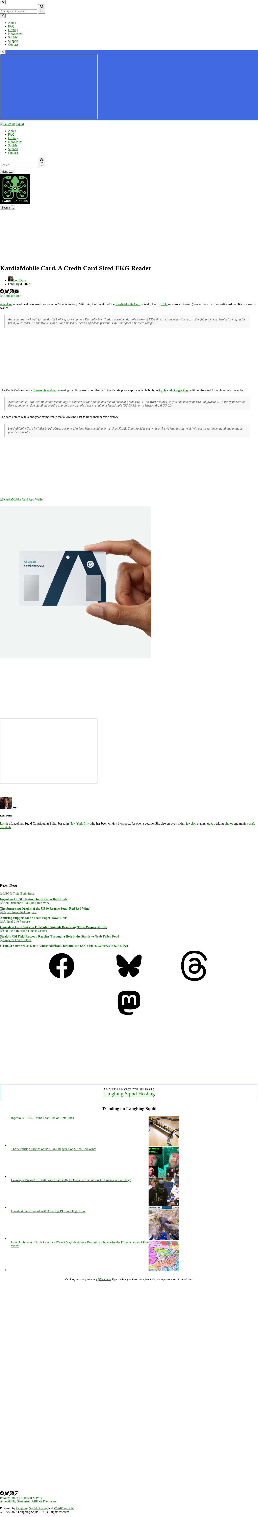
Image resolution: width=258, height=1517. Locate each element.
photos (229, 823)
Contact (13, 152)
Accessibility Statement (15, 1501)
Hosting (13, 138)
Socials (12, 145)
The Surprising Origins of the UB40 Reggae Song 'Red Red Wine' (53, 1149)
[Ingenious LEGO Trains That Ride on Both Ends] (17, 893)
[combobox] (18, 165)
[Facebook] (2, 292)
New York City (79, 823)
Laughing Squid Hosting (129, 1094)
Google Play (180, 390)
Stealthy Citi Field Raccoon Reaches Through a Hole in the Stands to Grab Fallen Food (59, 936)
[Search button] (41, 162)
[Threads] (12, 292)
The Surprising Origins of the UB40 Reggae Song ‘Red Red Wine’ (45, 908)
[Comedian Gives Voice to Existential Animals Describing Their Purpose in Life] (15, 921)
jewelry (190, 823)
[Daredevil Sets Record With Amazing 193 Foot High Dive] (164, 1238)
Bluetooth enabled (44, 390)
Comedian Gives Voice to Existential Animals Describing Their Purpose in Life (53, 927)
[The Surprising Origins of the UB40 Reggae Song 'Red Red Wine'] (164, 1176)
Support (13, 149)
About (12, 131)
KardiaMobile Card (127, 304)
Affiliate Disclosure (44, 1501)
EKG (164, 304)
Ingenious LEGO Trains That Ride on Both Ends (33, 899)
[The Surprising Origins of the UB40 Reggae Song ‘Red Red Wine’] (25, 903)
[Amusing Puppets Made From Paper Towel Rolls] (18, 912)
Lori (2, 823)
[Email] (17, 292)
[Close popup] (3, 52)
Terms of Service (31, 1497)
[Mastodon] (129, 1017)
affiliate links (103, 1279)
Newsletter (15, 141)
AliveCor (6, 304)
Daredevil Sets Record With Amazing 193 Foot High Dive (48, 1211)
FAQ (11, 134)
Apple (162, 390)
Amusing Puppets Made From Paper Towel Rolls (33, 918)
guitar (210, 823)
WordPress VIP (64, 1508)
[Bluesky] (7, 292)
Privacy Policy (9, 1497)
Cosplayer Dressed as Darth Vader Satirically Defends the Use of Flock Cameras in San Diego (64, 945)
